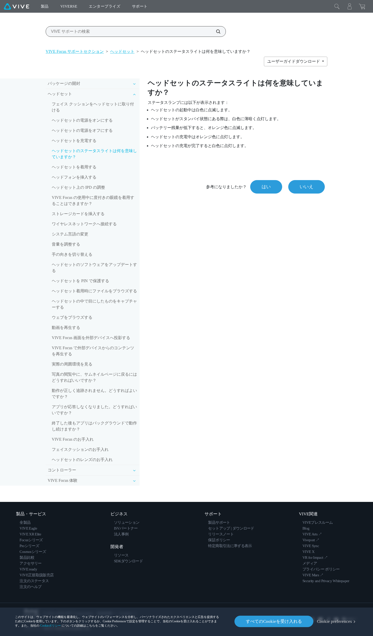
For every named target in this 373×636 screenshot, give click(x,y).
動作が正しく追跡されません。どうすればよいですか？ (94, 393)
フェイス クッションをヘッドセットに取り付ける (93, 107)
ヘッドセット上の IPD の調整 (78, 187)
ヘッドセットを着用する (74, 167)
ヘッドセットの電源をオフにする (82, 130)
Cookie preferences (334, 621)
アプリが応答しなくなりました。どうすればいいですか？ (94, 410)
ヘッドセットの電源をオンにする (82, 120)
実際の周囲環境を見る (72, 364)
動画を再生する (66, 327)
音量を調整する (66, 244)
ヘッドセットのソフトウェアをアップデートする (94, 267)
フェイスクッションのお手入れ (80, 449)
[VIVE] (16, 6)
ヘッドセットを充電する (74, 140)
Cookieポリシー (50, 625)
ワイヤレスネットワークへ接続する (84, 224)
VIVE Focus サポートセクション (75, 51)
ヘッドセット (122, 51)
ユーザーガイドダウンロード (294, 61)
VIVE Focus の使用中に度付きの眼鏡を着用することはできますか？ (93, 200)
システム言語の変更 (70, 234)
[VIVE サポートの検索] (215, 31)
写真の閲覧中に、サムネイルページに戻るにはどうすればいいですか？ (94, 377)
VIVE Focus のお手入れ (73, 439)
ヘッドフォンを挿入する (74, 177)
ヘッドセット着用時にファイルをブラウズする (94, 291)
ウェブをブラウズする (72, 317)
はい (266, 186)
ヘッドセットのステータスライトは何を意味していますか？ (94, 154)
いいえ (306, 186)
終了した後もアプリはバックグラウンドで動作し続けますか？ (94, 426)
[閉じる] (337, 6)
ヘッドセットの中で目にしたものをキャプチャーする (94, 304)
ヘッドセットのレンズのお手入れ (82, 459)
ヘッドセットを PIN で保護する (80, 281)
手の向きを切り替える (72, 254)
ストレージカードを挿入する (78, 214)
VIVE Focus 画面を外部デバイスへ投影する (91, 338)
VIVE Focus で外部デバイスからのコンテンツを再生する (93, 351)
